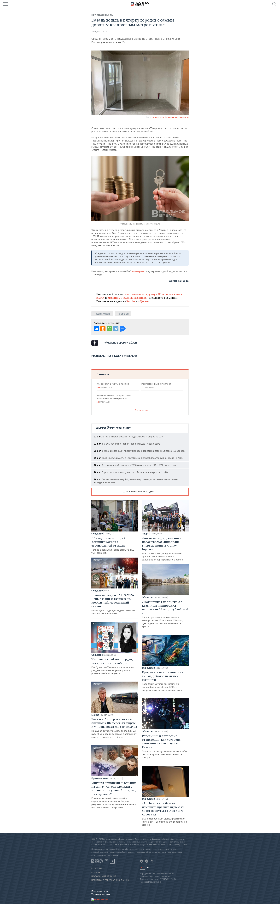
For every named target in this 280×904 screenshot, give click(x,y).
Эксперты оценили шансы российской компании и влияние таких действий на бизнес (164, 813)
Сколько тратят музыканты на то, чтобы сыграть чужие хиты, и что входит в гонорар (164, 746)
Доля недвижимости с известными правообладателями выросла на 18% (138, 457)
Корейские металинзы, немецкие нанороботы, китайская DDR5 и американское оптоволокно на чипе (164, 681)
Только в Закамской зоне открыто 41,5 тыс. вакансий (112, 545)
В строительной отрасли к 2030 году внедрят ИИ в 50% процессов (135, 465)
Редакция (96, 868)
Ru (142, 867)
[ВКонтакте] (96, 328)
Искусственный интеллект (156, 385)
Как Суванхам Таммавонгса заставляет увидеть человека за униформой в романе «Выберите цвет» (113, 666)
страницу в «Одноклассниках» (127, 297)
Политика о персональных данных (110, 880)
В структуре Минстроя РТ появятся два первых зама (127, 443)
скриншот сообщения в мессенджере (170, 117)
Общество (97, 533)
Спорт (145, 533)
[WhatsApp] (109, 328)
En (148, 867)
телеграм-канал (134, 294)
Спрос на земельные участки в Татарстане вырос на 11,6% (131, 472)
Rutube (130, 301)
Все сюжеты (141, 410)
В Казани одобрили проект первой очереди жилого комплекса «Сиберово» (140, 450)
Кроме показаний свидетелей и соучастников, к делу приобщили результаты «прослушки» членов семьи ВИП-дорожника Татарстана (113, 795)
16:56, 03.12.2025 (99, 31)
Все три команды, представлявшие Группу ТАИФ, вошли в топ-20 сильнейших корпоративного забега (162, 548)
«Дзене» (143, 301)
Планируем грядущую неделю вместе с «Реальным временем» (113, 604)
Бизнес (95, 714)
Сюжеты (103, 374)
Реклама (95, 872)
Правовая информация (103, 876)
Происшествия (99, 778)
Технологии (148, 668)
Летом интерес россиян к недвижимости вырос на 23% (128, 436)
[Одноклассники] (102, 328)
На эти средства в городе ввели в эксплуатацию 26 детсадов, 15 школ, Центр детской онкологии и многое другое (165, 614)
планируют (139, 271)
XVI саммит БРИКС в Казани (113, 385)
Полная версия (99, 891)
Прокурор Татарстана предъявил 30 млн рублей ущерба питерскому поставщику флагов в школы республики (114, 728)
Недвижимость (102, 15)
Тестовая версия (100, 894)
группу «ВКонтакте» (159, 294)
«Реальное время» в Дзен (120, 342)
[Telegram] (115, 328)
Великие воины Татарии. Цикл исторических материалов (114, 398)
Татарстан (123, 313)
